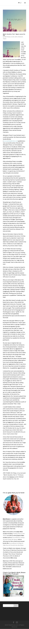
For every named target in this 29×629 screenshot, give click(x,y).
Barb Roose (7, 36)
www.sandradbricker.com (10, 141)
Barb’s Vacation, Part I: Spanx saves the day (14, 34)
